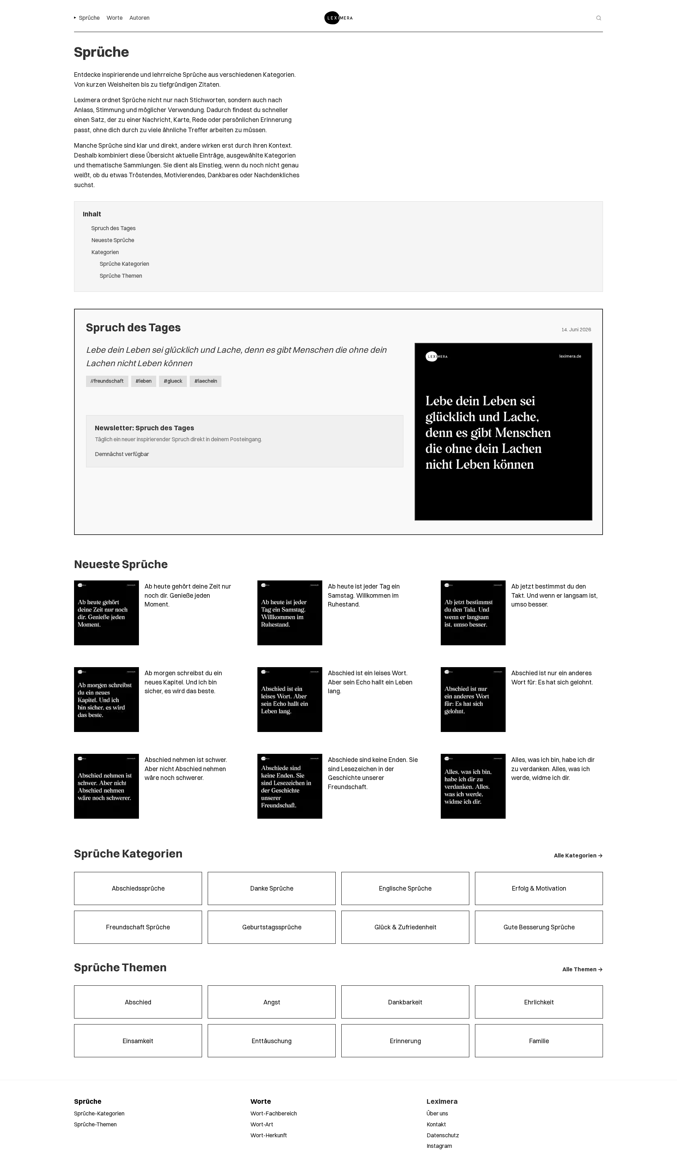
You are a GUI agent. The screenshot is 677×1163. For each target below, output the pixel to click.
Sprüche (88, 1101)
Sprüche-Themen (95, 1124)
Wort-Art (261, 1124)
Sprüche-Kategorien (99, 1113)
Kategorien (105, 252)
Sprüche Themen (121, 275)
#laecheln (205, 381)
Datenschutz (443, 1135)
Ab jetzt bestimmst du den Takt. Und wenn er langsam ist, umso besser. (554, 595)
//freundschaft (107, 381)
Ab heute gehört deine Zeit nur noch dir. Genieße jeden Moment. (188, 595)
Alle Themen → (582, 969)
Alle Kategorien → (578, 855)
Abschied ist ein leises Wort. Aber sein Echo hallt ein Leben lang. (370, 682)
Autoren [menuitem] (139, 17)
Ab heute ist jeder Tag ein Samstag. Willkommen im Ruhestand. (364, 595)
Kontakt (436, 1124)
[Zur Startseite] (338, 17)
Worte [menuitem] (114, 17)
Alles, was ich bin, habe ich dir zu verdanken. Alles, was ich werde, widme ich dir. (553, 768)
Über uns (437, 1113)
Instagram (439, 1145)
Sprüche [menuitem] (89, 17)
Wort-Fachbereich (273, 1113)
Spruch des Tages (113, 228)
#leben (143, 381)
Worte (260, 1101)
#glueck (173, 381)
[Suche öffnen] (598, 18)
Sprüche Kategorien (124, 263)
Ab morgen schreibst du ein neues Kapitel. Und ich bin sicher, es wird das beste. (183, 682)
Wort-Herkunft (268, 1135)
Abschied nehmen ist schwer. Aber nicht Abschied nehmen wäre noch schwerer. (186, 768)
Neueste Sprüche (112, 240)
